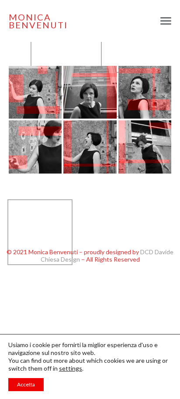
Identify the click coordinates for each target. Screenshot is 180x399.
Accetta (26, 384)
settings (70, 368)
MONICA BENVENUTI (38, 21)
